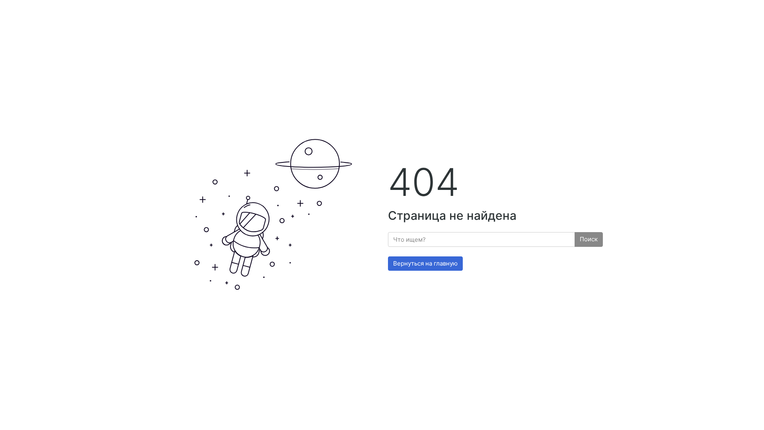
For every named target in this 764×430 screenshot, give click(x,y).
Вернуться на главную (425, 263)
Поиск (589, 239)
